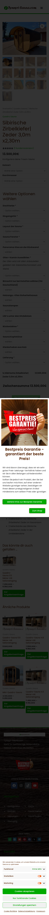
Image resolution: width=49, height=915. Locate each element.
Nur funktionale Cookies (24, 898)
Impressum (40, 911)
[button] (45, 401)
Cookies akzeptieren (24, 891)
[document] (24, 457)
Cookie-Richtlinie (10, 911)
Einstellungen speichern (24, 905)
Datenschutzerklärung (26, 911)
